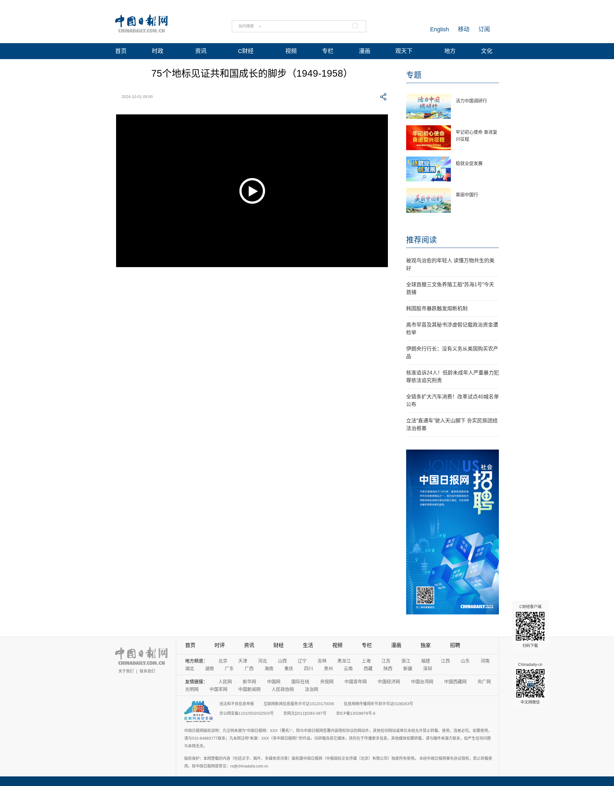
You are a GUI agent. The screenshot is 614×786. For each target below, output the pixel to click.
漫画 (364, 51)
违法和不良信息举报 (236, 704)
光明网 (192, 689)
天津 (242, 660)
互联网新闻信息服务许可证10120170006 (299, 704)
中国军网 (218, 689)
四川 (308, 668)
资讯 (201, 51)
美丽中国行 (467, 194)
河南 (485, 660)
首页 (121, 51)
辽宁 (302, 660)
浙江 (405, 660)
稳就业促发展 (469, 163)
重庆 (288, 668)
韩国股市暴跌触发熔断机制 (437, 308)
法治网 (311, 689)
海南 (268, 668)
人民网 (225, 681)
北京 (222, 660)
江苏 (386, 660)
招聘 (455, 645)
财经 (278, 645)
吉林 (322, 660)
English (439, 29)
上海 (366, 660)
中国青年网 (355, 681)
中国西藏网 (455, 681)
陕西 (387, 668)
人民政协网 (283, 689)
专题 (413, 75)
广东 (229, 668)
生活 (308, 645)
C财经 (246, 51)
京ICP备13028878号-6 (355, 713)
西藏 (368, 668)
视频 (291, 51)
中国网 (273, 681)
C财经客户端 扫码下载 (530, 626)
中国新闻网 (249, 689)
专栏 (328, 51)
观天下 (404, 51)
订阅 (484, 29)
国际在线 (300, 681)
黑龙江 (344, 660)
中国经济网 (389, 681)
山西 (282, 660)
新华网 (249, 681)
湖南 (209, 668)
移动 (463, 29)
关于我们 (126, 671)
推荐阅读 (421, 239)
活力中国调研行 (471, 100)
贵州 (328, 668)
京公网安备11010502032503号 (246, 713)
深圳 (427, 668)
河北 (262, 660)
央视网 (327, 681)
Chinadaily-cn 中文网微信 (530, 683)
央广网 (484, 681)
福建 (425, 660)
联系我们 (147, 671)
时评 (220, 645)
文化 (486, 51)
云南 (348, 668)
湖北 (189, 668)
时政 (157, 51)
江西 (445, 660)
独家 (426, 645)
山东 (465, 660)
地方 (450, 51)
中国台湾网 (422, 681)
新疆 (407, 668)
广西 (249, 668)
